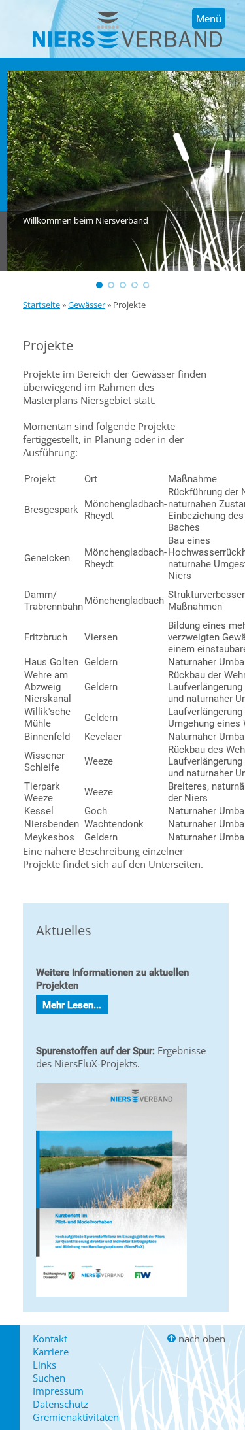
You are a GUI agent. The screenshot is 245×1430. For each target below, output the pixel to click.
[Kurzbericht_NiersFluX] (111, 1299)
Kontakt (50, 1338)
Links (44, 1364)
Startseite (41, 304)
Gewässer (86, 304)
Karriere (51, 1351)
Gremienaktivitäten (76, 1416)
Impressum (58, 1390)
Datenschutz (60, 1403)
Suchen (49, 1377)
